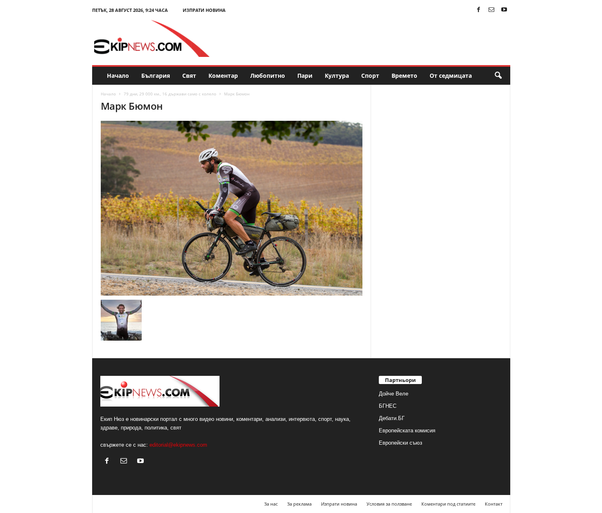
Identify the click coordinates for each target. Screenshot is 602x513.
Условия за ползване (389, 504)
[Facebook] (479, 10)
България (155, 75)
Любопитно (267, 75)
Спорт (370, 75)
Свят (189, 75)
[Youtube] (504, 10)
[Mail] (491, 10)
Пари (304, 75)
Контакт (493, 504)
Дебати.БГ (392, 418)
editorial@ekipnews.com (178, 445)
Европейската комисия (407, 430)
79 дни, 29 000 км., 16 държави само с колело (170, 94)
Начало (118, 75)
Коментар (223, 75)
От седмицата (451, 75)
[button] (498, 76)
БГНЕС (387, 406)
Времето (404, 75)
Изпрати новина (204, 10)
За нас (271, 504)
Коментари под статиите (448, 504)
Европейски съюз (400, 443)
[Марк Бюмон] (232, 208)
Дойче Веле (393, 394)
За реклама (299, 504)
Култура (337, 75)
